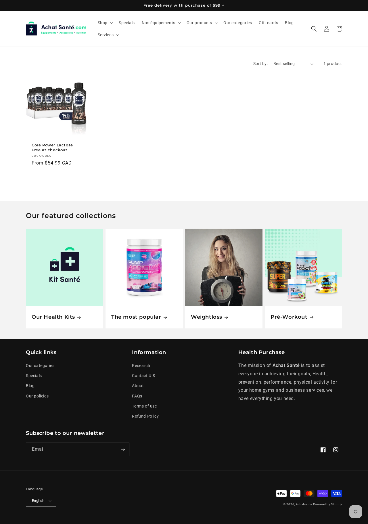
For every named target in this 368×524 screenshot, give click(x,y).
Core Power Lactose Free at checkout (52, 147)
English (38, 500)
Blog (30, 385)
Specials (34, 375)
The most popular (136, 317)
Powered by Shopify (327, 504)
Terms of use (144, 406)
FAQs (137, 396)
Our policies (37, 396)
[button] (104, 23)
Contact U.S (143, 375)
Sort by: (260, 63)
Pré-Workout (289, 317)
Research (141, 365)
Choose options (56, 178)
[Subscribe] (122, 449)
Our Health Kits (53, 317)
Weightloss (206, 317)
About (138, 385)
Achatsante (304, 504)
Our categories (40, 365)
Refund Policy (145, 416)
